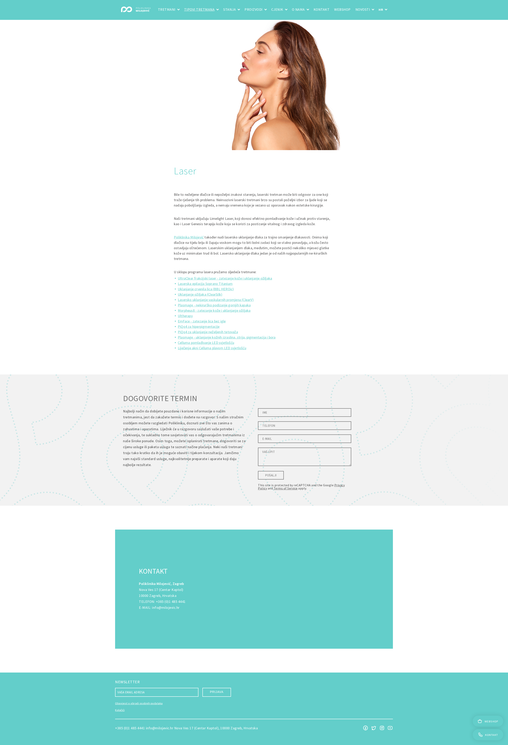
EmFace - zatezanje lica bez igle (202, 321)
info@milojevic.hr (166, 607)
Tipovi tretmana (199, 9)
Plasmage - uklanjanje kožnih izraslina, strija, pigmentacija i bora (226, 337)
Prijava (216, 692)
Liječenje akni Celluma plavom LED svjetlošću (212, 348)
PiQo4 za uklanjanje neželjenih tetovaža (208, 332)
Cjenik (277, 9)
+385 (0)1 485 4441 (171, 601)
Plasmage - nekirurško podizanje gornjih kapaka (214, 305)
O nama (298, 9)
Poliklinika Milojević (189, 237)
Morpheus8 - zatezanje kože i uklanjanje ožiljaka (214, 310)
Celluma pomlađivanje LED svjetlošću (206, 342)
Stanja (229, 9)
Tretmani (166, 9)
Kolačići (120, 710)
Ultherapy (185, 316)
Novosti (362, 9)
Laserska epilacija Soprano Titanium (205, 283)
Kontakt (322, 9)
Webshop (342, 9)
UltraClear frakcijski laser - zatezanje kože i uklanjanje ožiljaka (225, 278)
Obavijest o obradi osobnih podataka (139, 703)
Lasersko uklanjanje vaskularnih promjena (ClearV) (216, 299)
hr (381, 10)
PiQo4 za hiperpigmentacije (198, 326)
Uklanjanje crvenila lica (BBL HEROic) (206, 289)
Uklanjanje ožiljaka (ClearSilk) (200, 294)
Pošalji (271, 475)
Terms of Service (286, 488)
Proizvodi (253, 9)
